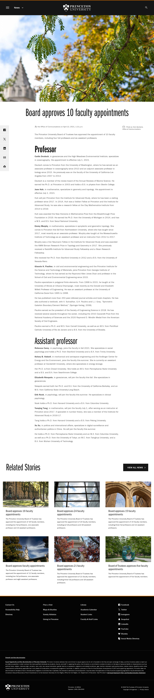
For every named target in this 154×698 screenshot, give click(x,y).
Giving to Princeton (50, 619)
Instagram (125, 614)
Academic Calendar (89, 609)
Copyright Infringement (130, 689)
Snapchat (125, 619)
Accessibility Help (12, 609)
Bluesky (124, 633)
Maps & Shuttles (50, 609)
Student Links (86, 614)
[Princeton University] (17, 688)
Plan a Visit (47, 605)
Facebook (125, 605)
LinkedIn (124, 624)
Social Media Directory (130, 638)
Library (83, 605)
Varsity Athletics (49, 614)
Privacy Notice (144, 689)
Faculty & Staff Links (89, 619)
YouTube (124, 629)
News (17, 7)
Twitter (124, 609)
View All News (135, 467)
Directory (9, 614)
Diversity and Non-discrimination (15, 657)
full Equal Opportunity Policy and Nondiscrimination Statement (126, 673)
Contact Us (9, 605)
